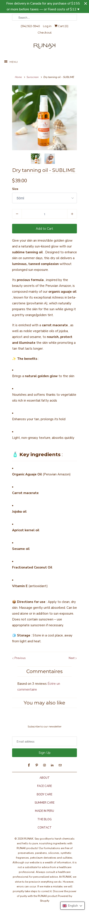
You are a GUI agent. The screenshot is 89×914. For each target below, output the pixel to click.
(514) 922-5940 (30, 26)
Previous (20, 658)
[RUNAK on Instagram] (44, 765)
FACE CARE (44, 786)
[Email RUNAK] (60, 765)
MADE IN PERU (44, 811)
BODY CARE (44, 794)
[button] (72, 905)
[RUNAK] (44, 47)
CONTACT (45, 828)
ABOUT (45, 778)
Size (15, 189)
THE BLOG (44, 819)
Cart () (62, 26)
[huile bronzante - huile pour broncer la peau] (44, 117)
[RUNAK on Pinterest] (37, 765)
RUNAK (28, 838)
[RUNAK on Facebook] (29, 765)
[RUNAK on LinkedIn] (52, 765)
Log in (47, 26)
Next (72, 658)
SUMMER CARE (44, 803)
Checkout (45, 32)
